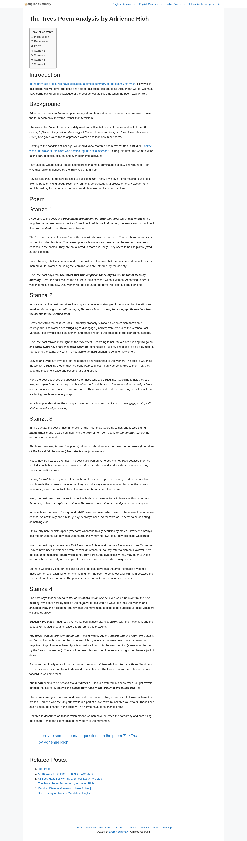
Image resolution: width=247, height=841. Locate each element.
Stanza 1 (39, 50)
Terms (155, 827)
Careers (120, 827)
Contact (133, 827)
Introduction (41, 36)
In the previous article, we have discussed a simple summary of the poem (82, 83)
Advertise (90, 827)
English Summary (119, 831)
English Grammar (149, 4)
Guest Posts (106, 827)
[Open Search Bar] (219, 4)
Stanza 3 (39, 59)
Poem (37, 46)
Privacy (144, 827)
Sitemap (167, 827)
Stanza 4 (39, 64)
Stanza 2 (39, 55)
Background (41, 41)
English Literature (122, 4)
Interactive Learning (200, 4)
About (79, 827)
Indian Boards (173, 4)
